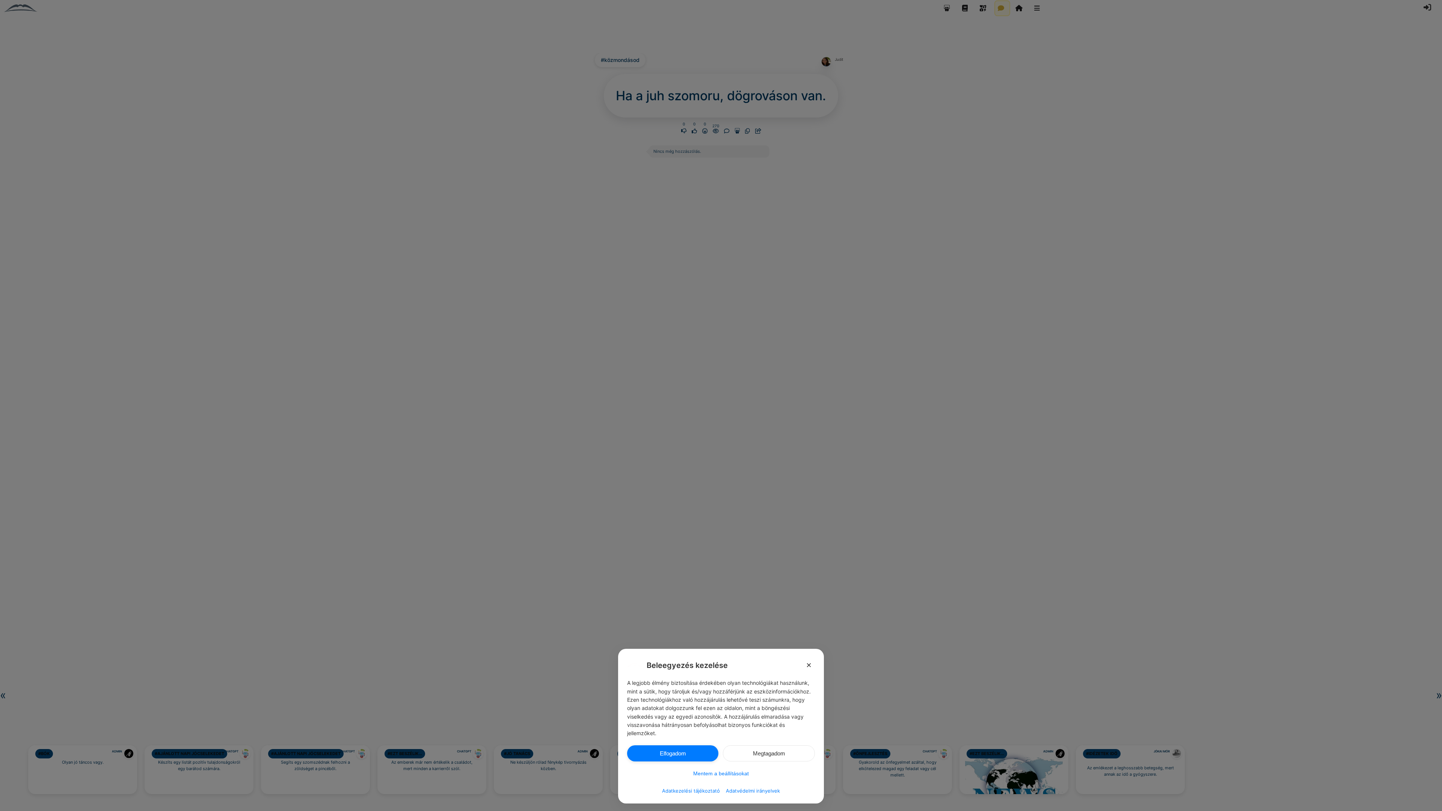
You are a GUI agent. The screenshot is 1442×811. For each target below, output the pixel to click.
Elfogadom (673, 753)
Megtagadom (769, 753)
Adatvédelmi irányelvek (753, 791)
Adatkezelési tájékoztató (691, 791)
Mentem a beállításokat (721, 773)
